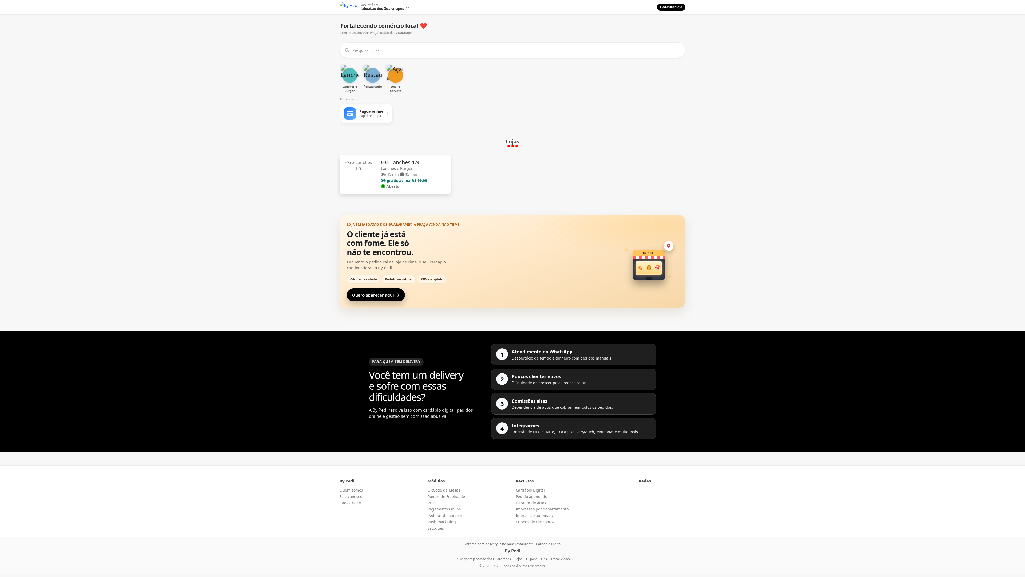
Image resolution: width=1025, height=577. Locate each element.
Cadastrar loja (671, 7)
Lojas (518, 559)
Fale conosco (351, 496)
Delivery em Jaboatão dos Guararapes (482, 559)
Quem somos (351, 490)
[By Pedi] (349, 7)
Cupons (531, 559)
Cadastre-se (350, 502)
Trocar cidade (561, 559)
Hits (544, 559)
